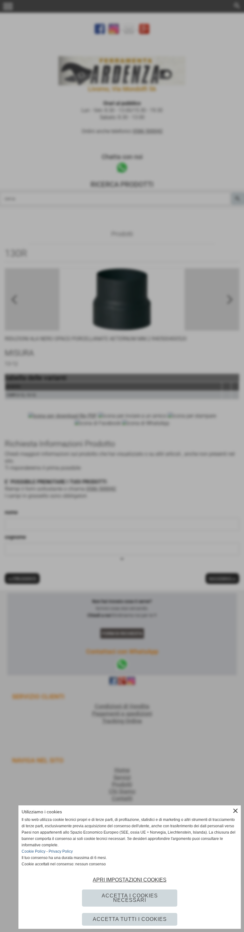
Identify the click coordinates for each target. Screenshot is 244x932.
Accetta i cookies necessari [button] (130, 898)
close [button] (235, 811)
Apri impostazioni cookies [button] (129, 879)
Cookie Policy (33, 851)
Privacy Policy (61, 851)
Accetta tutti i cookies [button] (130, 919)
